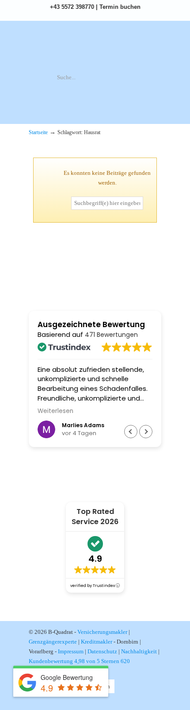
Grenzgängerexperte (53, 641)
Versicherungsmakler (102, 632)
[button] (145, 431)
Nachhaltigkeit (139, 651)
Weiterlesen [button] (55, 411)
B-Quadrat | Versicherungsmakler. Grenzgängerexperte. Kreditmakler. (95, 46)
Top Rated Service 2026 (95, 516)
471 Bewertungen (111, 334)
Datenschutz (102, 651)
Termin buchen (120, 7)
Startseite (38, 132)
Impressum (71, 651)
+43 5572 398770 (72, 7)
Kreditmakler (96, 641)
